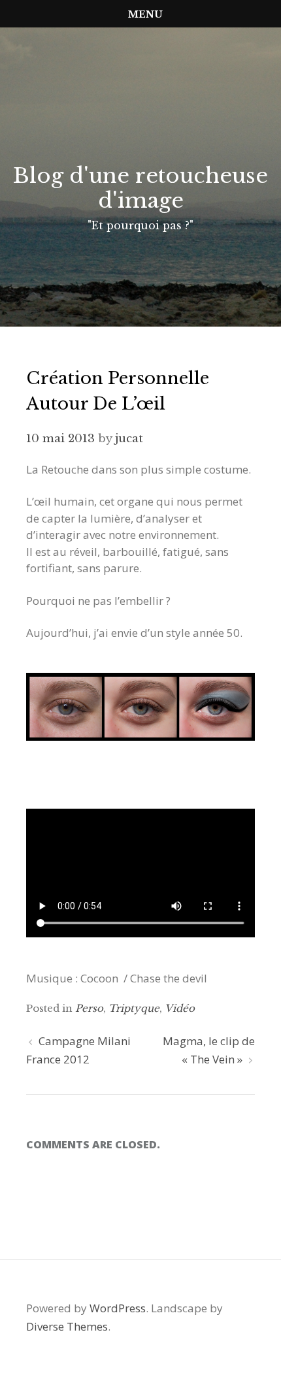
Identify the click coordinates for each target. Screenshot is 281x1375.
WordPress (118, 1308)
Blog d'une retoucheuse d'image (140, 188)
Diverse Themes (67, 1326)
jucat (129, 438)
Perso (89, 1008)
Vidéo (180, 1008)
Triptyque (133, 1008)
